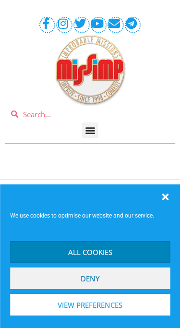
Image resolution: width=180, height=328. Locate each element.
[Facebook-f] (47, 25)
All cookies (90, 252)
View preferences (90, 305)
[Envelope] (116, 25)
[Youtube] (99, 25)
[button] (165, 197)
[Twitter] (81, 25)
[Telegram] (133, 25)
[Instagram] (64, 25)
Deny (90, 278)
